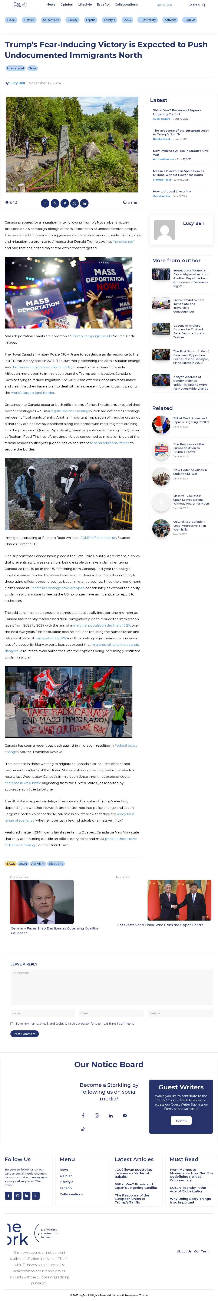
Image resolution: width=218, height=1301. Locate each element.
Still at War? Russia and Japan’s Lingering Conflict (136, 1186)
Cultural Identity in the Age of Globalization (188, 1189)
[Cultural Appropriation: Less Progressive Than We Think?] (161, 528)
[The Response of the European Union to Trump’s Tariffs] (161, 451)
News (32, 68)
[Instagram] (97, 1116)
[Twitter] (55, 203)
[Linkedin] (84, 203)
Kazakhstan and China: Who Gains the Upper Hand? (160, 925)
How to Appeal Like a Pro (172, 191)
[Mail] (125, 1116)
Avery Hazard (162, 118)
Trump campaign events (92, 336)
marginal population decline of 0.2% (102, 625)
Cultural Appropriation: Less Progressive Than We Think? (189, 525)
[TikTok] (83, 1130)
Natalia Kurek (162, 139)
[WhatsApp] (74, 203)
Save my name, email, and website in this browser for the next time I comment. (75, 1024)
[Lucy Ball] (166, 230)
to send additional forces (109, 443)
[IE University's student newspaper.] (20, 5)
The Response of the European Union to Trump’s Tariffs (188, 447)
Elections (56, 864)
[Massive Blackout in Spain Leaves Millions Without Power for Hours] (161, 502)
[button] (198, 4)
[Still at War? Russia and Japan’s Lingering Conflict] (161, 425)
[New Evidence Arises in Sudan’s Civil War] (161, 476)
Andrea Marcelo (163, 159)
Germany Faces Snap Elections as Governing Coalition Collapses (55, 930)
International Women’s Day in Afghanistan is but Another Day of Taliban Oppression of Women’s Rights (191, 278)
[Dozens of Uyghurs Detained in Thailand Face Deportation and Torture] (161, 329)
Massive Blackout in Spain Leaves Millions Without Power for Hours (191, 499)
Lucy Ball (17, 83)
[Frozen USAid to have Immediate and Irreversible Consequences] (161, 303)
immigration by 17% (50, 638)
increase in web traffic (24, 783)
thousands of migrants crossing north (41, 367)
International (15, 68)
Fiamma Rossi (162, 179)
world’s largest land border (32, 393)
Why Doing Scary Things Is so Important (190, 1200)
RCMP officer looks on (98, 538)
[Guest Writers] (181, 1106)
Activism (37, 864)
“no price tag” (124, 242)
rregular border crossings (69, 411)
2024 (23, 864)
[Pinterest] (64, 203)
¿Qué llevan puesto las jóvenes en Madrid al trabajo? (133, 1173)
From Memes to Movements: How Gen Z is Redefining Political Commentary (191, 1175)
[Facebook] (45, 203)
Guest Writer (161, 196)
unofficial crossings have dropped (57, 588)
